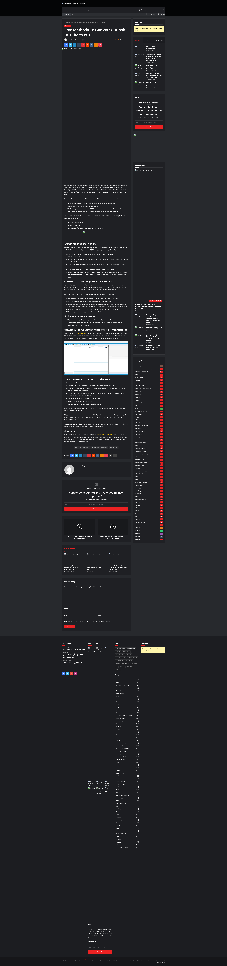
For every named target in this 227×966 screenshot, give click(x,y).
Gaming (138, 428)
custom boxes (126, 651)
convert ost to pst (82, 448)
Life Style (139, 420)
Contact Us (106, 10)
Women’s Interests (141, 482)
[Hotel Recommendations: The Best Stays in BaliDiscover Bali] (92, 789)
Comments (159, 40)
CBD (137, 479)
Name (66, 608)
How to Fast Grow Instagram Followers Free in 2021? (153, 67)
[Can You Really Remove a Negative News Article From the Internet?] (92, 713)
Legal (137, 400)
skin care (122, 666)
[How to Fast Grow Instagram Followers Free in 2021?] (140, 67)
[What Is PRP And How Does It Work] (140, 49)
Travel (138, 530)
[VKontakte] (91, 45)
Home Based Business (142, 454)
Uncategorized (140, 448)
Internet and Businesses (143, 431)
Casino (138, 417)
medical (118, 663)
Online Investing (141, 499)
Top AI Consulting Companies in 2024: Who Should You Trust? (96, 567)
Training (118, 669)
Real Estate (139, 422)
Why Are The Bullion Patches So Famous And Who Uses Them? (154, 75)
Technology (73, 22)
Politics (138, 516)
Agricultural (139, 493)
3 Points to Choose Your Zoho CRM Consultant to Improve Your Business (118, 567)
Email (66, 615)
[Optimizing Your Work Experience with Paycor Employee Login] (74, 558)
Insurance (139, 485)
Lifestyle (138, 394)
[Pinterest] (83, 45)
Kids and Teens (140, 465)
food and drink (140, 437)
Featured (138, 391)
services (138, 374)
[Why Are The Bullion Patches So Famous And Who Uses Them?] (140, 76)
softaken (114, 448)
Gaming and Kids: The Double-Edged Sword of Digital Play (154, 347)
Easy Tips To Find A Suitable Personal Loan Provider (153, 84)
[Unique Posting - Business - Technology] (73, 4)
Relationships (140, 474)
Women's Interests (141, 471)
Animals (138, 488)
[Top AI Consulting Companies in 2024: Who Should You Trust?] (96, 558)
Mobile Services (140, 522)
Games (138, 533)
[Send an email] (75, 40)
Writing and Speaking (142, 425)
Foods (138, 536)
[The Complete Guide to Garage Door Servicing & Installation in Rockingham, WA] (140, 57)
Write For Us (96, 10)
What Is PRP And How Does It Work (153, 48)
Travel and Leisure (141, 411)
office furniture (125, 663)
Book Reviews (140, 508)
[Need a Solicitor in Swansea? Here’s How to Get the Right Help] (108, 783)
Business (87, 10)
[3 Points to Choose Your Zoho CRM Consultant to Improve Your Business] (118, 558)
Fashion (138, 383)
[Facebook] (66, 45)
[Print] (115, 455)
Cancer (138, 539)
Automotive (139, 403)
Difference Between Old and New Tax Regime (154, 328)
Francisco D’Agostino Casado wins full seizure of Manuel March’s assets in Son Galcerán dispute (154, 318)
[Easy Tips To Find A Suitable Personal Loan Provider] (140, 84)
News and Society (141, 462)
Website (100, 615)
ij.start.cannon (119, 660)
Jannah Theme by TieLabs (93, 960)
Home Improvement (75, 10)
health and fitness (132, 657)
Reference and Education (143, 388)
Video (138, 510)
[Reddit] (87, 45)
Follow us (144, 643)
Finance (138, 397)
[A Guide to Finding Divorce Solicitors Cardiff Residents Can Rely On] (140, 337)
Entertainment (140, 459)
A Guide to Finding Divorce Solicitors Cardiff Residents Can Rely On (153, 338)
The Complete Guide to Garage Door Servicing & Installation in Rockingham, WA (154, 57)
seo (117, 666)
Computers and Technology (144, 369)
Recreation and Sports (142, 525)
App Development (120, 648)
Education (129, 654)
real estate (134, 663)
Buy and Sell (139, 414)
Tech (137, 408)
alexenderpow (71, 40)
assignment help (131, 648)
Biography (139, 519)
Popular (137, 40)
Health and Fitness (141, 386)
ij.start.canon (128, 660)
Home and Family (141, 451)
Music (138, 502)
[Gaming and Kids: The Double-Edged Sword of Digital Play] (140, 348)
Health (138, 380)
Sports (138, 476)
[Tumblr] (79, 45)
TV (137, 513)
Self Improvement (141, 491)
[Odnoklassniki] (96, 45)
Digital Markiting (141, 442)
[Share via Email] (110, 455)
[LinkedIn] (74, 45)
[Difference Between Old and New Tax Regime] (140, 329)
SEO (137, 405)
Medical (138, 445)
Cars (137, 496)
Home (64, 10)
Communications (141, 457)
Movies (138, 505)
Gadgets (138, 468)
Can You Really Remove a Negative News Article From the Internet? (148, 306)
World (138, 527)
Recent (148, 40)
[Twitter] (70, 45)
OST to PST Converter (81, 333)
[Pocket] (100, 45)
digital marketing (120, 654)
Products (139, 434)
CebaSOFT (115, 960)
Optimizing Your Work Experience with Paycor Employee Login (71, 567)
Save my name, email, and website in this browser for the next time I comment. (88, 621)
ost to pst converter (100, 448)
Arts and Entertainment (143, 440)
